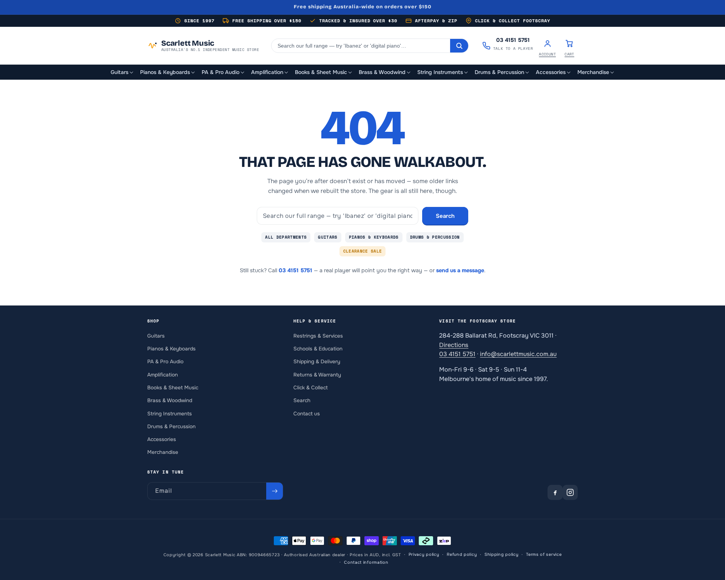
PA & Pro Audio (165, 361)
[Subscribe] (274, 491)
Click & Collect (310, 387)
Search (445, 216)
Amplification (162, 374)
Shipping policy (501, 554)
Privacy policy (424, 554)
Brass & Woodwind (169, 400)
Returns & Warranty (317, 374)
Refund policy (462, 554)
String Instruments (169, 413)
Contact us (306, 413)
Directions (453, 345)
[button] (122, 72)
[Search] (459, 45)
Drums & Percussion (435, 237)
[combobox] (360, 45)
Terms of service (543, 554)
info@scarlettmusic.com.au (518, 354)
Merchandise (162, 452)
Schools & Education (317, 349)
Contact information (366, 562)
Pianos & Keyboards (374, 237)
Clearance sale (362, 251)
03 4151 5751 (295, 270)
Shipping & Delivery (316, 361)
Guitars (327, 237)
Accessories (161, 439)
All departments (286, 237)
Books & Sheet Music (172, 387)
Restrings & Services (318, 335)
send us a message (460, 270)
